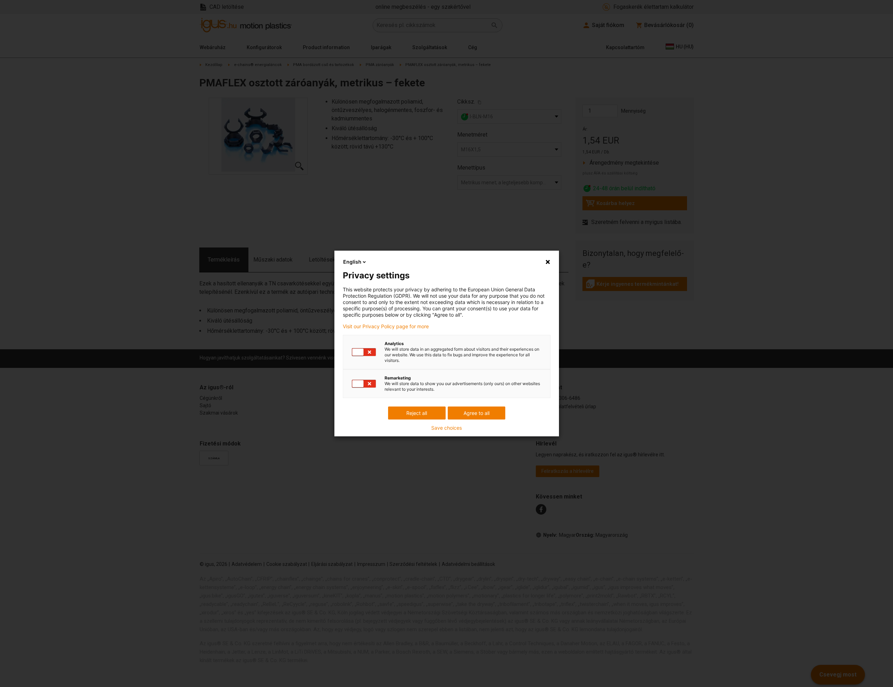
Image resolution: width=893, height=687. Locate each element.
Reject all (416, 413)
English (352, 262)
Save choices (446, 428)
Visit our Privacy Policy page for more (386, 326)
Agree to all (476, 413)
